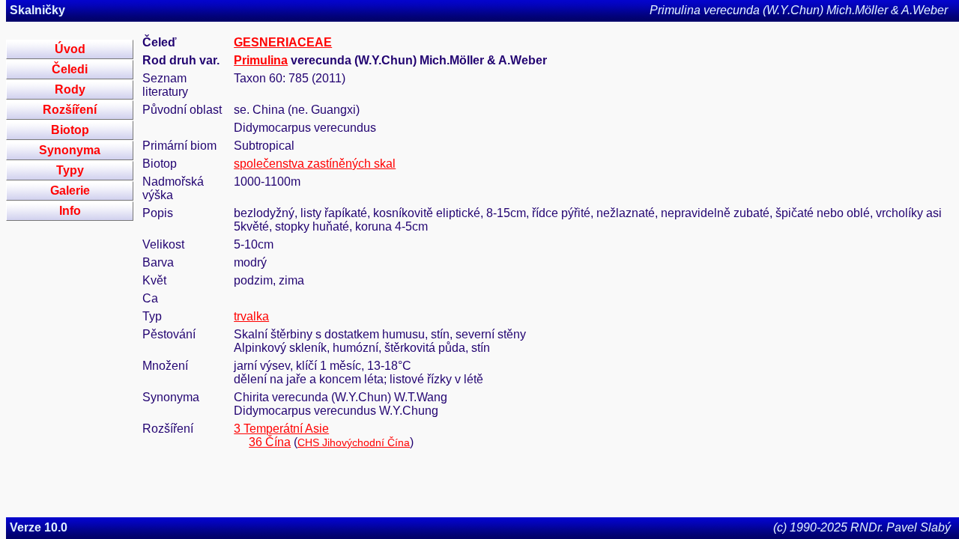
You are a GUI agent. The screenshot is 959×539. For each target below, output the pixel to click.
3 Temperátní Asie (281, 428)
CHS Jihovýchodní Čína (353, 442)
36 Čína (270, 442)
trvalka (251, 316)
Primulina (261, 60)
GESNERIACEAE (283, 42)
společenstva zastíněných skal (315, 163)
